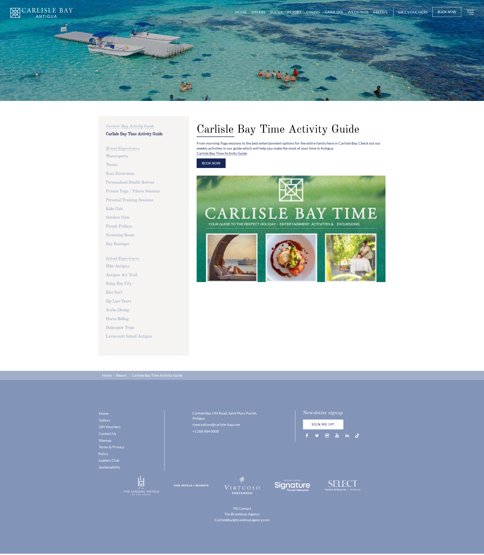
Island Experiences (122, 259)
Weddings (358, 12)
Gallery (104, 420)
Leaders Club (109, 460)
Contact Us (107, 433)
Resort (294, 12)
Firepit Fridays (119, 227)
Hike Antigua (117, 266)
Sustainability (109, 467)
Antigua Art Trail (121, 275)
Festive (380, 12)
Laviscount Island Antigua (129, 337)
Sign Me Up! (323, 424)
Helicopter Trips (120, 328)
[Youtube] (337, 435)
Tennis (111, 165)
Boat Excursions (120, 174)
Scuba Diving (117, 310)
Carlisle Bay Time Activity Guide (134, 134)
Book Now (447, 12)
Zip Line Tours (119, 301)
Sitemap (105, 440)
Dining (313, 12)
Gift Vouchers (413, 12)
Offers (258, 12)
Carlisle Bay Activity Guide (130, 126)
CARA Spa (334, 12)
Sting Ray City (119, 284)
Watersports (117, 156)
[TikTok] (357, 435)
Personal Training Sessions (129, 200)
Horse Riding (117, 319)
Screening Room (120, 235)
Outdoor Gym (118, 218)
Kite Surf (114, 293)
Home (241, 12)
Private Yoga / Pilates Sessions (133, 191)
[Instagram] (327, 435)
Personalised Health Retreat (130, 183)
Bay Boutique (117, 244)
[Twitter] (317, 435)
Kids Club (114, 209)
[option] (242, 50)
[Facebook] (307, 435)
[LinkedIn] (347, 435)
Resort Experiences (123, 149)
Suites (276, 12)
